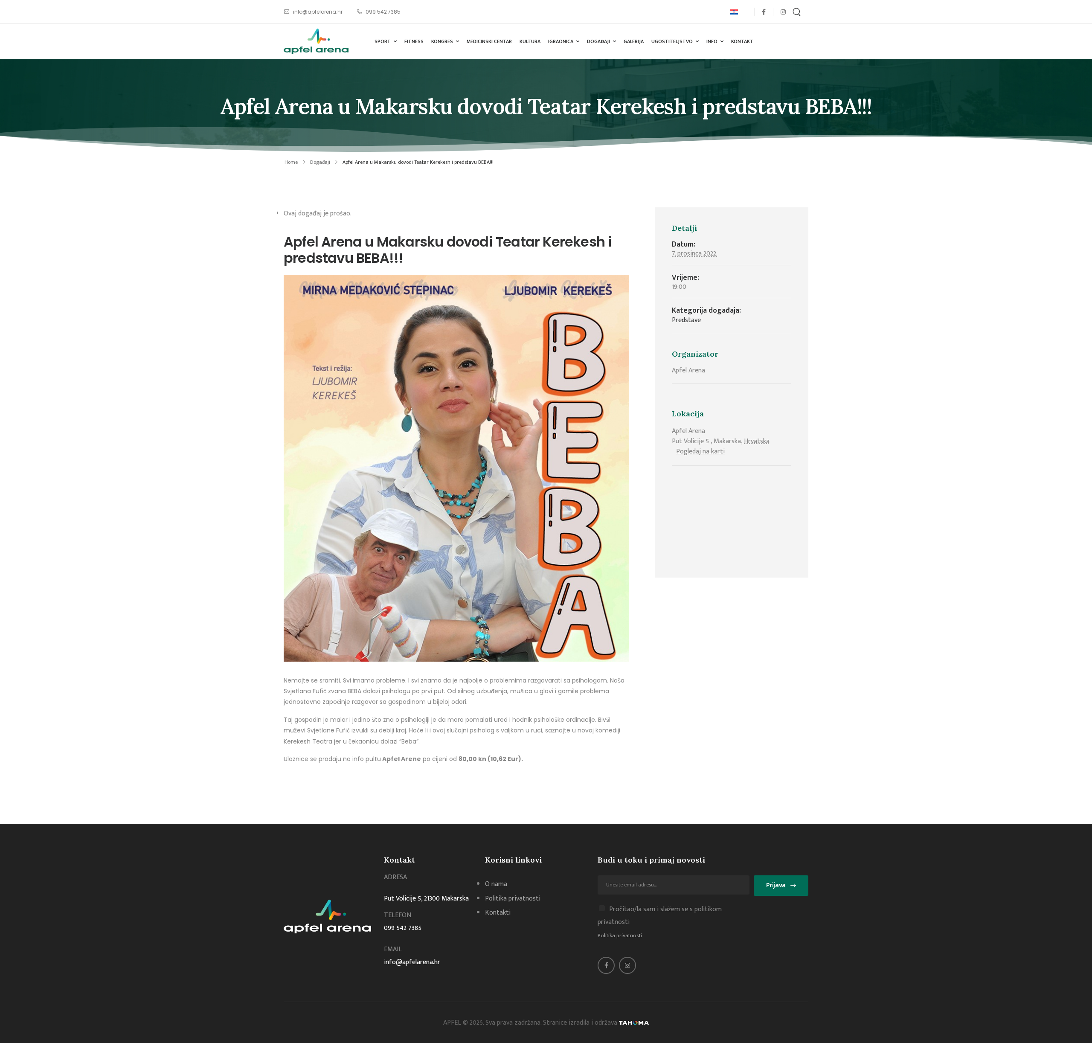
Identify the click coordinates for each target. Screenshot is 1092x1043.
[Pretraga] (798, 12)
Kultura (530, 41)
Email (393, 949)
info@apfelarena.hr (412, 962)
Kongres (442, 41)
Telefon (397, 915)
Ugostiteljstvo (672, 41)
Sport (383, 41)
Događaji (598, 41)
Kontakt (742, 41)
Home (291, 162)
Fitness (414, 41)
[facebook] (764, 12)
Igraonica (560, 41)
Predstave (686, 320)
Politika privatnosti (620, 935)
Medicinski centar (489, 41)
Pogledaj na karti (700, 451)
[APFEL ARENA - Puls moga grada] (316, 41)
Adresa (395, 877)
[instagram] (783, 12)
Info (711, 41)
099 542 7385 (402, 928)
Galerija (634, 41)
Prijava (776, 885)
